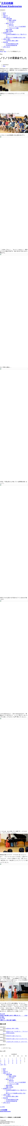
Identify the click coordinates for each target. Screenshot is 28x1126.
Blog (4, 14)
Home (4, 12)
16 (20, 1060)
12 (4, 1060)
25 (0, 1063)
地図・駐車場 (9, 31)
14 (12, 1060)
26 (4, 1063)
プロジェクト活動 (14, 28)
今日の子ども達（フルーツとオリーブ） (17, 1038)
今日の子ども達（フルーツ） (14, 1035)
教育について (9, 23)
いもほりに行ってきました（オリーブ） (17, 1041)
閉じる (2, 49)
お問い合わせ (6, 47)
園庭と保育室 (12, 20)
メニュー (2, 10)
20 (8, 1061)
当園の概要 (9, 18)
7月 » (5, 1064)
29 (16, 1063)
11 (0, 1060)
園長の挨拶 (9, 29)
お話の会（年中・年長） (12, 1028)
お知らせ (5, 15)
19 (4, 1061)
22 (16, 1061)
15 (16, 1060)
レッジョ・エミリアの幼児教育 (17, 26)
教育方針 (11, 25)
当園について (6, 17)
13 (8, 1060)
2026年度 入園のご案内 (12, 40)
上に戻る (2, 1106)
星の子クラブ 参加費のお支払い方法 (15, 37)
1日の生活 (11, 21)
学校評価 (5, 42)
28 (12, 1063)
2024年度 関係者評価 (11, 45)
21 (12, 1061)
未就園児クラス (7, 32)
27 (8, 1063)
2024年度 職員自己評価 (12, 43)
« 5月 (1, 1064)
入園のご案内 (6, 39)
